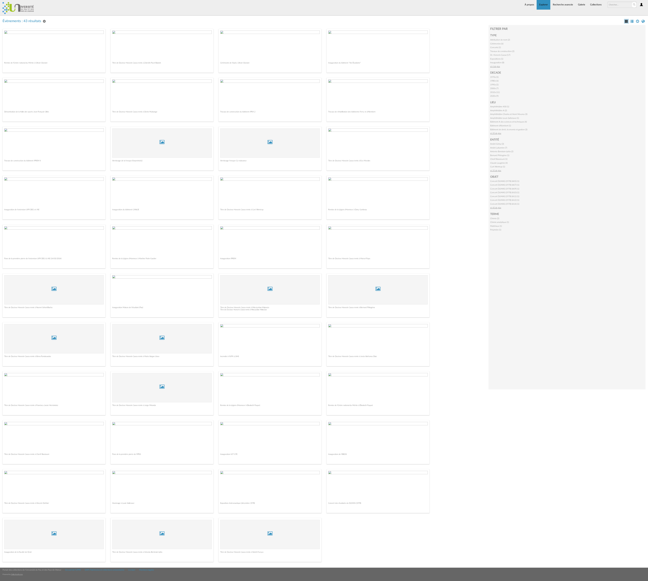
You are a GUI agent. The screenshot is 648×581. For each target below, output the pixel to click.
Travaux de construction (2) (502, 51)
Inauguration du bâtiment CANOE (125, 210)
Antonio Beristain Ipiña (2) (501, 151)
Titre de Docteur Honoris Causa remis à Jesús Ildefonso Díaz (352, 356)
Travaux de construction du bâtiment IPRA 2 (237, 112)
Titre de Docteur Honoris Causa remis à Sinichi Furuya (241, 552)
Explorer (543, 5)
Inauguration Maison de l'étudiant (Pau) (127, 307)
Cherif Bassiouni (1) (498, 159)
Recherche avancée (563, 5)
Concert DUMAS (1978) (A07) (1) (504, 185)
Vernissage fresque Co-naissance (233, 161)
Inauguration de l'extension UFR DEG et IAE (21, 210)
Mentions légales (146, 570)
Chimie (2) (494, 218)
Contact (131, 570)
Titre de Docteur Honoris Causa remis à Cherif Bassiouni (26, 454)
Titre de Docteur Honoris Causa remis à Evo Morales (349, 161)
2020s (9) (494, 96)
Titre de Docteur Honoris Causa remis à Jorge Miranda (134, 405)
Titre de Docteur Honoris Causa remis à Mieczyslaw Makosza (243, 310)
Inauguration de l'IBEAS (337, 454)
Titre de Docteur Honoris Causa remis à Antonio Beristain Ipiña (137, 552)
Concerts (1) (495, 47)
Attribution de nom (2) (500, 40)
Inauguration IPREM (228, 258)
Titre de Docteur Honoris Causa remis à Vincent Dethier (26, 503)
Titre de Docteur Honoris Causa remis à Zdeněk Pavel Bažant (136, 63)
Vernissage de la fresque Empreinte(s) (127, 161)
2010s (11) (495, 92)
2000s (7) (494, 88)
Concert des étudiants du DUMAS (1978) (344, 503)
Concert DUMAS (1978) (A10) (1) (504, 192)
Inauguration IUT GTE (228, 454)
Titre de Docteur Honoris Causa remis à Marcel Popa (349, 258)
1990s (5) (494, 85)
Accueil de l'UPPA (73, 570)
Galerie (581, 5)
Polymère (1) (495, 230)
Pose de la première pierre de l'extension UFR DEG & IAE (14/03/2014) (32, 258)
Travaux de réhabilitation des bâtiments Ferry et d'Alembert (351, 112)
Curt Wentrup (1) (497, 167)
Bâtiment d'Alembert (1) (500, 126)
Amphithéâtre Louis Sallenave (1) (504, 118)
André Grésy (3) (497, 144)
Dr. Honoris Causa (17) (500, 55)
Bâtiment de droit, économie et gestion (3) (508, 130)
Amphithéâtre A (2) (498, 110)
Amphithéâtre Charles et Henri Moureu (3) (508, 114)
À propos (529, 5)
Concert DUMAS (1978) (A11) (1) (504, 196)
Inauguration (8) (497, 63)
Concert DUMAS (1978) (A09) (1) (504, 189)
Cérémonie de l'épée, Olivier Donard (234, 63)
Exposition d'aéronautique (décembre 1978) (237, 503)
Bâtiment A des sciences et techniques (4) (508, 122)
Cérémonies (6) (496, 44)
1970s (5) (494, 77)
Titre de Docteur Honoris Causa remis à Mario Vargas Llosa (135, 356)
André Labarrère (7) (498, 148)
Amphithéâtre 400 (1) (499, 107)
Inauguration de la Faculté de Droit (18, 552)
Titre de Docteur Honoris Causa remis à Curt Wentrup (241, 210)
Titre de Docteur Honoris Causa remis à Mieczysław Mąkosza (244, 307)
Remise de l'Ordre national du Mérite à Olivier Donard (25, 63)
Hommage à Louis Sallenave (123, 503)
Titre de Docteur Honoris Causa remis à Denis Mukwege (134, 112)
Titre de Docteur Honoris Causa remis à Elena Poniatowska (27, 356)
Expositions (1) (496, 59)
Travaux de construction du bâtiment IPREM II (22, 161)
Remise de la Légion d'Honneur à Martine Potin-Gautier (134, 258)
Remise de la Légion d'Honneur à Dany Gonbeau (347, 210)
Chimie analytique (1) (499, 222)
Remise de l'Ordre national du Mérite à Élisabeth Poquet (350, 405)
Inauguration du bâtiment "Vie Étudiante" (344, 63)
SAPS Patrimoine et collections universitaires (104, 570)
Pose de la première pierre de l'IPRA (126, 454)
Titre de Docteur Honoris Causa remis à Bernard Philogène (351, 307)
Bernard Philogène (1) (499, 155)
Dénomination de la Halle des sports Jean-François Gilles (26, 112)
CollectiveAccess (17, 574)
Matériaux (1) (496, 226)
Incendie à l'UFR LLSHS (229, 356)
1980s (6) (494, 81)
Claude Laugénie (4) (499, 163)
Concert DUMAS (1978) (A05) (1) (504, 181)
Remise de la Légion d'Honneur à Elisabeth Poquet (240, 405)
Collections (596, 5)
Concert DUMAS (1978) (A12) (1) (504, 200)
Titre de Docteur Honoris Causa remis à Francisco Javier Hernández (31, 405)
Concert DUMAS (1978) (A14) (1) (504, 204)
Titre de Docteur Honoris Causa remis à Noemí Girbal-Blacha (28, 307)
